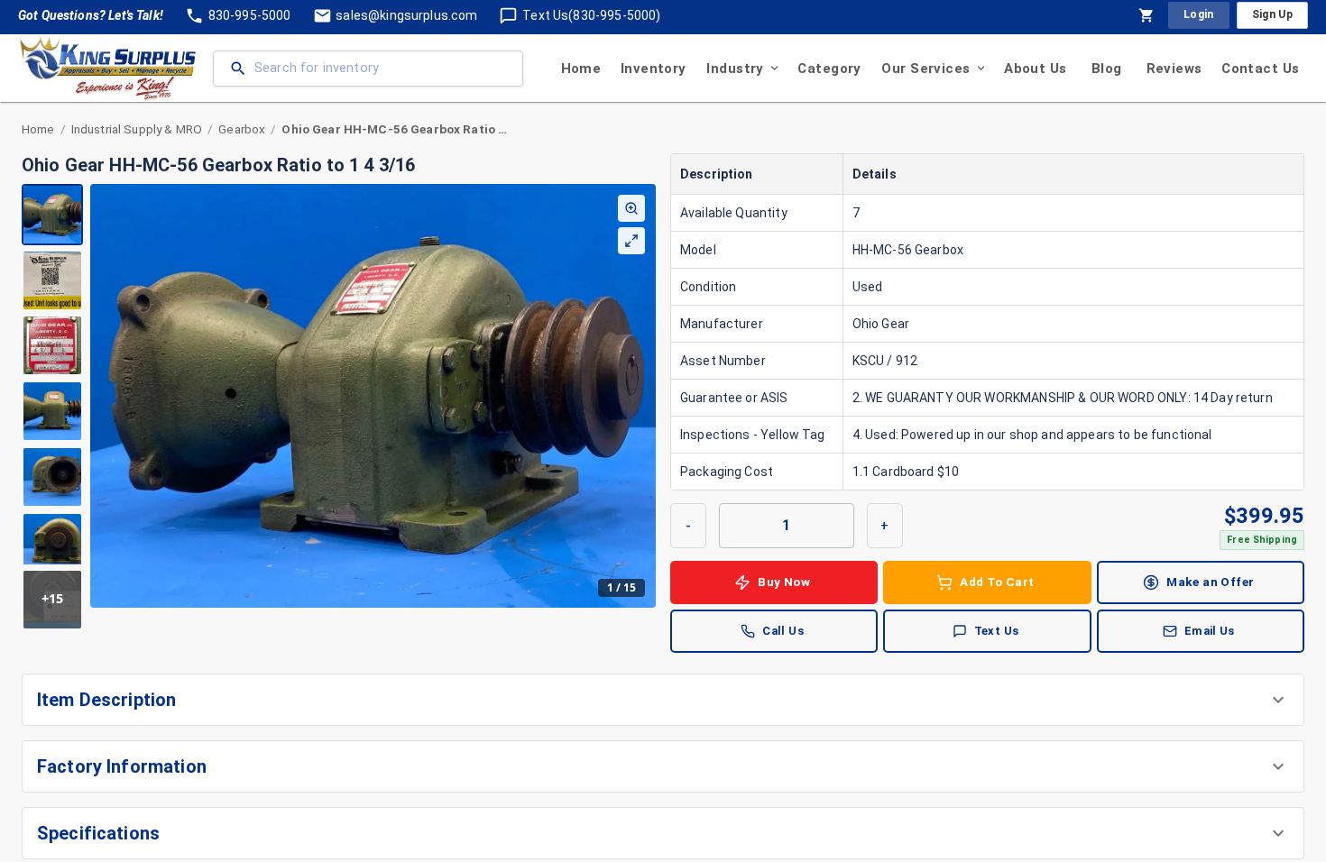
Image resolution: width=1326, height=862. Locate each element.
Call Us (783, 630)
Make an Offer (1210, 581)
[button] (663, 699)
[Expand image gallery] (631, 240)
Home (581, 68)
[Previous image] (104, 396)
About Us (1035, 68)
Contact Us (1260, 68)
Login (1198, 14)
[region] (339, 407)
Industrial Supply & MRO (136, 129)
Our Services (925, 68)
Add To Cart (997, 581)
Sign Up (1272, 14)
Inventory (653, 68)
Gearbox (241, 129)
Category (829, 68)
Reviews (1174, 68)
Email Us (1209, 630)
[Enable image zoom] (631, 208)
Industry (734, 68)
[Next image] (641, 396)
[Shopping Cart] (1146, 15)
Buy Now (784, 581)
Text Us (996, 630)
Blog (1106, 68)
